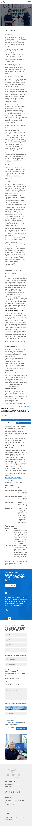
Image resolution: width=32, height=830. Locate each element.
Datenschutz (22, 818)
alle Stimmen (11, 585)
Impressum (8, 819)
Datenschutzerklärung (13, 722)
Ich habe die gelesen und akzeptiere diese (15, 722)
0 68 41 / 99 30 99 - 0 (14, 791)
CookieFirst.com (10, 565)
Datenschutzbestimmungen (24, 406)
